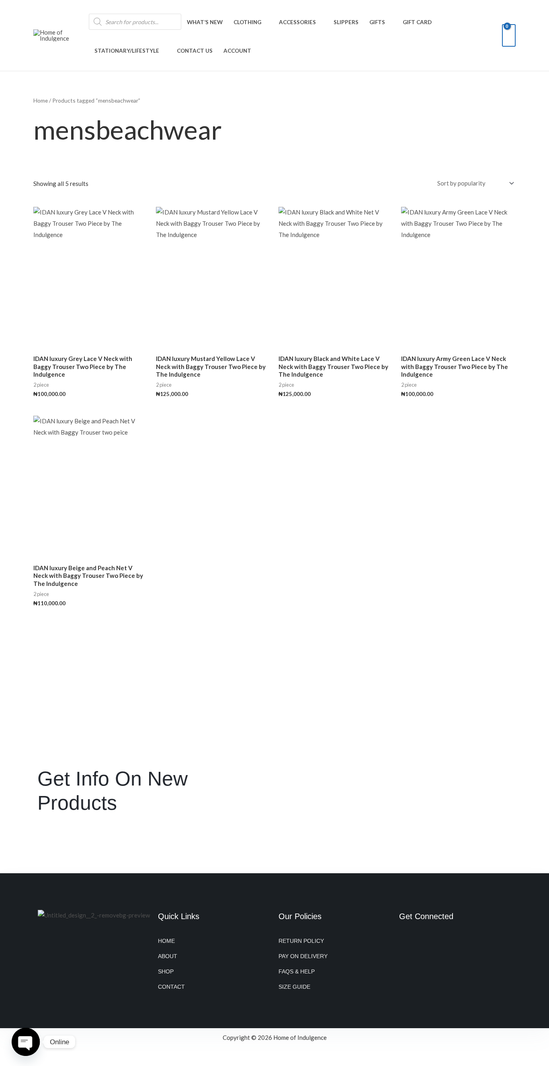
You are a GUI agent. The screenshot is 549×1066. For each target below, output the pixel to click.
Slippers (346, 22)
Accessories (297, 22)
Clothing (247, 22)
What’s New (205, 22)
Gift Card (417, 22)
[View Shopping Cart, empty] (509, 35)
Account (237, 50)
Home (40, 100)
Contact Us (195, 50)
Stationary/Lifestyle (126, 50)
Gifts (377, 22)
